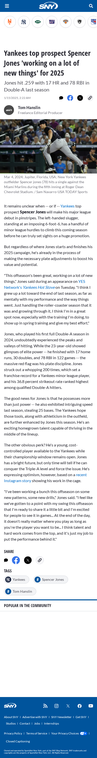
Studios (11, 723)
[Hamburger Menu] (7, 6)
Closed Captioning (18, 741)
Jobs (37, 723)
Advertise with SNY (34, 717)
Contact (25, 723)
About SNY (11, 717)
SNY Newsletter (61, 717)
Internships (51, 723)
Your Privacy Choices (65, 733)
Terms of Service (36, 733)
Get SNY (81, 717)
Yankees (67, 206)
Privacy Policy (13, 733)
